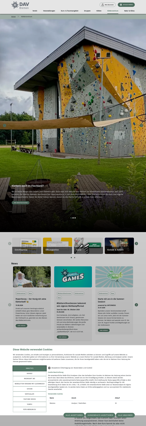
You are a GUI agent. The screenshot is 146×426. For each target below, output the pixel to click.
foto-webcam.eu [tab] (29, 409)
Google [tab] (29, 373)
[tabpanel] (90, 386)
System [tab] (29, 389)
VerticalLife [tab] (29, 394)
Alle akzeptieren (74, 415)
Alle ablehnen (125, 415)
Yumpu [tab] (29, 404)
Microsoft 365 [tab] (29, 379)
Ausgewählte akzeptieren (100, 415)
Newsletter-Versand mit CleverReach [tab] (29, 384)
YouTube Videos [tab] (29, 399)
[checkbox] (90, 368)
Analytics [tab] (29, 368)
